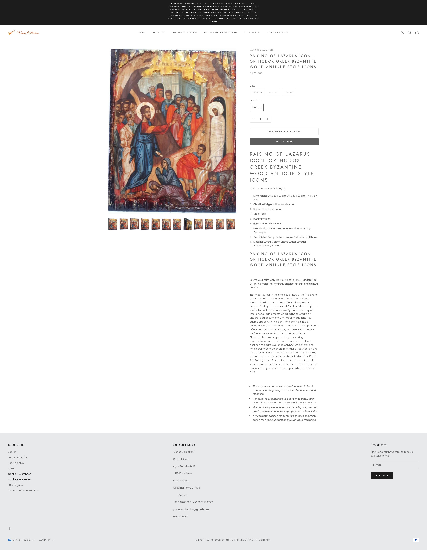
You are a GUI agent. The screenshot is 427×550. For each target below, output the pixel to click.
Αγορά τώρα (284, 141)
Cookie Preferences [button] (19, 474)
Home (142, 32)
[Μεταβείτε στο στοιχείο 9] (198, 224)
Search (12, 452)
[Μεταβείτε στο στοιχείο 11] (220, 224)
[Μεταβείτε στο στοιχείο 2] (123, 224)
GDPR (11, 468)
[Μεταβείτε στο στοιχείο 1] (113, 224)
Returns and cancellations (23, 490)
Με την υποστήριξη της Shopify (250, 540)
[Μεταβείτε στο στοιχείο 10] (209, 224)
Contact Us (253, 32)
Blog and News (277, 32)
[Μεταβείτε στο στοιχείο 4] (145, 224)
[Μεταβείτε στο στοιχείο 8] (187, 224)
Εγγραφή (382, 475)
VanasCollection (261, 49)
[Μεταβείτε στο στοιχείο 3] (134, 224)
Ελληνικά (45, 540)
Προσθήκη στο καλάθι (284, 131)
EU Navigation (16, 485)
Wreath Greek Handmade (221, 32)
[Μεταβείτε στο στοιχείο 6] (166, 224)
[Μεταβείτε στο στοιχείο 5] (155, 224)
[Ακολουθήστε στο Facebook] (9, 528)
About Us (159, 32)
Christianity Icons (184, 32)
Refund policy (16, 463)
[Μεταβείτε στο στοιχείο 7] (177, 224)
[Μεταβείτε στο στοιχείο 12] (230, 224)
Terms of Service (18, 457)
